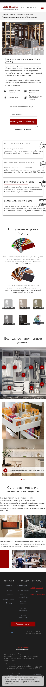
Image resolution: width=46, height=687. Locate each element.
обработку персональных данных (28, 128)
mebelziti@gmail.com (38, 594)
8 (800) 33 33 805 (37, 588)
